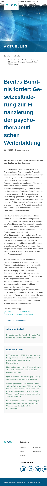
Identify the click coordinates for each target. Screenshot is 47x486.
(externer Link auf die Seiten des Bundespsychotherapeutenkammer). (19, 312)
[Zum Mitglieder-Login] (23, 5)
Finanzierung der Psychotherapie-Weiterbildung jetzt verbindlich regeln (23, 336)
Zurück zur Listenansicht (15, 321)
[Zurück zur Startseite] (11, 5)
